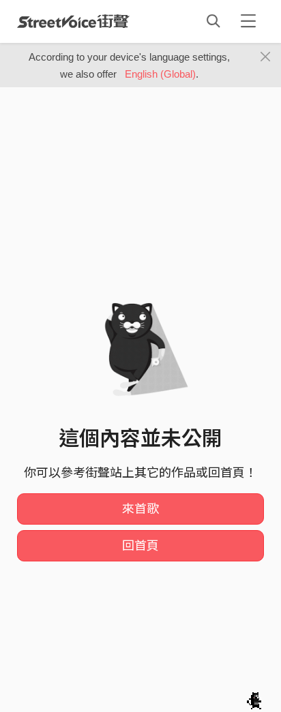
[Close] (265, 57)
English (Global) (160, 74)
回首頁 (140, 546)
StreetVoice (73, 21)
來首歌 (140, 509)
